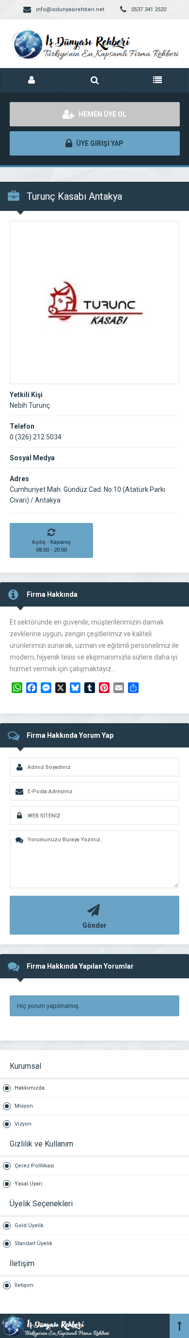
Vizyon (23, 1124)
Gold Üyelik (29, 1225)
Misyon (24, 1106)
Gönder (94, 925)
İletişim (24, 1285)
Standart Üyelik (33, 1243)
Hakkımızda (30, 1088)
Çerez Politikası (34, 1166)
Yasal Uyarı (28, 1184)
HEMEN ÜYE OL (101, 114)
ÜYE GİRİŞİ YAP (99, 143)
